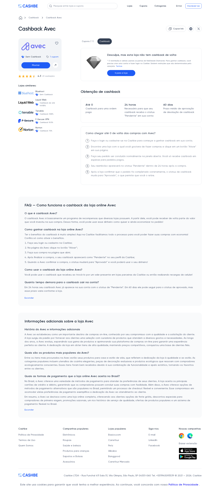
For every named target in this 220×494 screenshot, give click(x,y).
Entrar (179, 6)
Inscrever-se (193, 6)
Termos (119, 66)
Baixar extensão (188, 443)
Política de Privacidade (184, 484)
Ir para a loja (121, 73)
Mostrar (36, 65)
